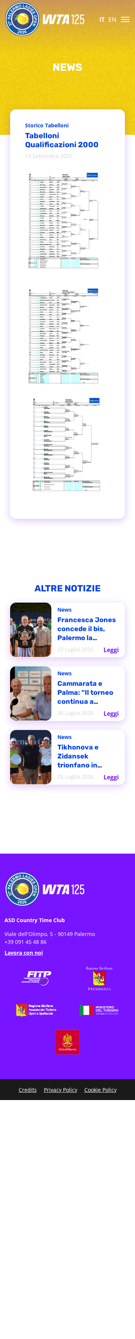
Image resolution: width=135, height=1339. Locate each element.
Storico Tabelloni (49, 126)
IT (102, 19)
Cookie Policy (100, 1089)
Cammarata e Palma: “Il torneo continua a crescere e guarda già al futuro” (87, 696)
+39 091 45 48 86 (25, 941)
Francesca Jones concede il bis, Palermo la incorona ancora (86, 632)
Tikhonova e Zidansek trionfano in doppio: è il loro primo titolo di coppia (85, 762)
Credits (28, 1089)
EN (112, 19)
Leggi (111, 647)
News (65, 611)
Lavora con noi (23, 952)
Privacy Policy (60, 1089)
